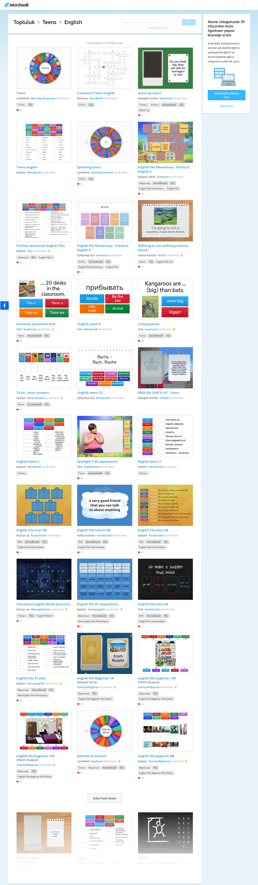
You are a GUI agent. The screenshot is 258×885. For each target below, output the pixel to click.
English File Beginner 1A (95, 678)
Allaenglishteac (40, 609)
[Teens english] (44, 142)
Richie (161, 255)
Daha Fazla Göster (105, 798)
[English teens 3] (165, 436)
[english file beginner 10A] (165, 653)
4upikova (97, 761)
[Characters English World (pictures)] (44, 579)
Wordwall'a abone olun (226, 95)
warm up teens (149, 93)
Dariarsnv (163, 177)
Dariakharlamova (102, 172)
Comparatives (148, 324)
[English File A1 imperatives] (104, 579)
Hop (30, 251)
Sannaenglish (96, 609)
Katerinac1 (166, 98)
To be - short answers (32, 392)
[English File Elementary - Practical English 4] (165, 142)
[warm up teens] (165, 68)
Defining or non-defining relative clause (163, 247)
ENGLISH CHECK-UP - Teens (158, 392)
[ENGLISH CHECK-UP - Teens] (165, 367)
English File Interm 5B (93, 530)
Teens (49, 22)
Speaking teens (89, 167)
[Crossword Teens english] (104, 68)
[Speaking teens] (104, 142)
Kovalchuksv (39, 535)
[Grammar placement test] (44, 299)
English (73, 22)
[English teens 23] (104, 367)
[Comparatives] (165, 299)
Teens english (27, 167)
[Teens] (44, 68)
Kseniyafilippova (88, 687)
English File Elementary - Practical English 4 (164, 169)
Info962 (164, 398)
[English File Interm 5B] (104, 505)
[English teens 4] (104, 299)
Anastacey (29, 329)
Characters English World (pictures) (43, 604)
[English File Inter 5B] (44, 505)
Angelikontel (92, 467)
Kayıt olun (226, 106)
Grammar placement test (35, 324)
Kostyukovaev (36, 398)
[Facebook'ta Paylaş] (4, 305)
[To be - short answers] (44, 367)
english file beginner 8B (156, 756)
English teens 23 (90, 392)
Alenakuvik (96, 98)
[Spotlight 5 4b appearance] (104, 436)
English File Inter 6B (153, 530)
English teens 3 (149, 461)
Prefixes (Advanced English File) (40, 245)
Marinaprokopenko (43, 98)
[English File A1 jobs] (44, 653)
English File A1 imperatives (97, 604)
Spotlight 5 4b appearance (97, 461)
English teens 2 (27, 461)
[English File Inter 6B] (165, 505)
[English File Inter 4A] (165, 579)
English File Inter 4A (153, 604)
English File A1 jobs (31, 678)
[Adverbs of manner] (104, 731)
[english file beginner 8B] (165, 731)
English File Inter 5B (31, 530)
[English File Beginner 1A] (104, 653)
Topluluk (24, 22)
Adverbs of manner (92, 756)
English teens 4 (89, 324)
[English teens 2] (44, 436)
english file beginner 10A (157, 678)
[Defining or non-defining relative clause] (165, 220)
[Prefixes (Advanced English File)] (44, 220)
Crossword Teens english (96, 93)
